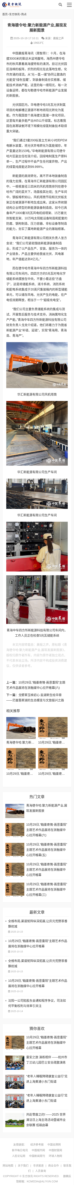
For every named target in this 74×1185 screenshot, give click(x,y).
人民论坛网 (18, 1155)
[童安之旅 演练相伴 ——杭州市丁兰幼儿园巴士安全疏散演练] (14, 1063)
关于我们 (23, 1165)
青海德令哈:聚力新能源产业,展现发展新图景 (46, 808)
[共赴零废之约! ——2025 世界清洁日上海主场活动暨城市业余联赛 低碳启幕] (14, 1120)
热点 (24, 14)
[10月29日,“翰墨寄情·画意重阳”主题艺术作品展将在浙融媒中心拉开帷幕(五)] (21, 759)
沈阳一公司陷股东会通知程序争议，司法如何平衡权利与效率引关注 (37, 1003)
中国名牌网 (54, 1144)
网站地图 (8, 1165)
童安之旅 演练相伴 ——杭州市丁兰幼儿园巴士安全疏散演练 (46, 1060)
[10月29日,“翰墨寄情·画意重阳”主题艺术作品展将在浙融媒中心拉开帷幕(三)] (14, 890)
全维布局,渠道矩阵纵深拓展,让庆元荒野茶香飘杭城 (37, 924)
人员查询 (40, 1170)
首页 (5, 14)
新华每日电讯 (20, 1150)
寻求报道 (38, 1165)
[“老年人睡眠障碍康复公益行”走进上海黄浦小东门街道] (14, 1082)
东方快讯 (32, 4)
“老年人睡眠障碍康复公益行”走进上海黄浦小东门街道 (47, 1079)
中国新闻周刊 (37, 1155)
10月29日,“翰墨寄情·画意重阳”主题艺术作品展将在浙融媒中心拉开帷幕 (46, 870)
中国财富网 (55, 1150)
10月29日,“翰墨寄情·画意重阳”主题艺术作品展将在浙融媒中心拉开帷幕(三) (46, 889)
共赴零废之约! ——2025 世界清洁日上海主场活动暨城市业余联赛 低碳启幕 (46, 1120)
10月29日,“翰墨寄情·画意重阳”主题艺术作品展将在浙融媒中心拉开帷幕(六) (46, 830)
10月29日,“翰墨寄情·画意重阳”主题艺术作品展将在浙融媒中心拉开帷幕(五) (46, 850)
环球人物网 (55, 1155)
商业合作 (53, 1165)
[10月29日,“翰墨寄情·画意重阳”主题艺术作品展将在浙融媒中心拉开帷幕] (53, 759)
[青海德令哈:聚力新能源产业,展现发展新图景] (21, 728)
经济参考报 (37, 1144)
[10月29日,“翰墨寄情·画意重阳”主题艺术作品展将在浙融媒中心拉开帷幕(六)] (53, 728)
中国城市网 (38, 1150)
